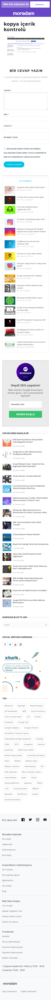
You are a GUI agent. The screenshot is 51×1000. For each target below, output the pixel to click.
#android (9, 706)
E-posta (8, 126)
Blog (4, 891)
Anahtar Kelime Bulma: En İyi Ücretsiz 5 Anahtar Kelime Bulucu (31, 343)
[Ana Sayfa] (23, 13)
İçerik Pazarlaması (12, 800)
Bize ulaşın (7, 855)
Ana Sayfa (6, 839)
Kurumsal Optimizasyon (12, 947)
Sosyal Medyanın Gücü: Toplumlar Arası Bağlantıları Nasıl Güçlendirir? (28, 465)
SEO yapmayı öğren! (11, 875)
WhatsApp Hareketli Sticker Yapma (29, 298)
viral (6, 788)
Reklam (18, 761)
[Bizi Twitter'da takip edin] (30, 819)
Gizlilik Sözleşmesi (28, 991)
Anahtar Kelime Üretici (12, 916)
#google (21, 706)
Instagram (28, 744)
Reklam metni (31, 761)
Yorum (8, 90)
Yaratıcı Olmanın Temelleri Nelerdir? (27, 476)
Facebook (9, 722)
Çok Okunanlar (25, 181)
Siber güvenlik (11, 772)
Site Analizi (7, 886)
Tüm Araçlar (7, 905)
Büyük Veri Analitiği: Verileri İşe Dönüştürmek (31, 544)
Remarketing (30, 766)
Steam (33, 777)
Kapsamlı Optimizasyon (12, 952)
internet (41, 744)
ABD (24, 711)
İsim (6, 114)
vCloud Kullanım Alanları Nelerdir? (26, 534)
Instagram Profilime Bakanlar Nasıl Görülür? (29, 286)
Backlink (5, 936)
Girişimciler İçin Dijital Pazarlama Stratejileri (30, 590)
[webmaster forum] (22, 672)
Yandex (35, 794)
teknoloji (28, 783)
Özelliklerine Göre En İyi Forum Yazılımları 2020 (28, 242)
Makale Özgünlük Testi (12, 911)
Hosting (39, 739)
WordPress (22, 794)
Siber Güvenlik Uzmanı (31, 772)
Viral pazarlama (20, 788)
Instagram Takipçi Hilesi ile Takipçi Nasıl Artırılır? (31, 264)
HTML (7, 744)
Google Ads (23, 722)
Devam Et (40, 5)
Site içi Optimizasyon (11, 941)
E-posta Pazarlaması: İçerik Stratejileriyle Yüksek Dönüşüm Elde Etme (29, 487)
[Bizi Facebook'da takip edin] (23, 819)
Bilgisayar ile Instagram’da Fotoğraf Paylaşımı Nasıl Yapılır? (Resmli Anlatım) (31, 230)
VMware (35, 788)
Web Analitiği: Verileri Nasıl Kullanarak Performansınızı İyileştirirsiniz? (28, 579)
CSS (28, 717)
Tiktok (39, 783)
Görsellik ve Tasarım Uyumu (17, 733)
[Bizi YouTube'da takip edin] (45, 819)
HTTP (17, 744)
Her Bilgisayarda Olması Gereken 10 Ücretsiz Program (30, 331)
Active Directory (38, 711)
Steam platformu (12, 783)
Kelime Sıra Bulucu (10, 922)
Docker (38, 717)
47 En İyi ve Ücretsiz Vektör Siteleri (29, 254)
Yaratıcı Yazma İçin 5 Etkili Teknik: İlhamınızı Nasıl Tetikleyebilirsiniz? (30, 567)
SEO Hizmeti (7, 869)
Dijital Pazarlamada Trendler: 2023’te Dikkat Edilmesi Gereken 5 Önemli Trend (30, 499)
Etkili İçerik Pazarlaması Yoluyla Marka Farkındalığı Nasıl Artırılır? (28, 441)
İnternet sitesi (11, 137)
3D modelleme (11, 711)
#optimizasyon (36, 706)
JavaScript (9, 750)
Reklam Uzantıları (12, 766)
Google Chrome (31, 728)
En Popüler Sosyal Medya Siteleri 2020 (31, 219)
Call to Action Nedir (13, 717)
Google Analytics (12, 728)
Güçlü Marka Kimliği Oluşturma (18, 739)
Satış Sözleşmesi (9, 991)
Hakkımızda (7, 844)
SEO (42, 766)
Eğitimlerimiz (7, 880)
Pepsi (7, 761)
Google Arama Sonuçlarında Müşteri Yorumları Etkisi (30, 308)
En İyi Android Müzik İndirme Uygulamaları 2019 (27, 208)
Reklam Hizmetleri (10, 958)
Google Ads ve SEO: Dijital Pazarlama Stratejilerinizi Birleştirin (27, 453)
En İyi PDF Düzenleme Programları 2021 (31, 320)
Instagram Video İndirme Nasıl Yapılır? (31, 187)
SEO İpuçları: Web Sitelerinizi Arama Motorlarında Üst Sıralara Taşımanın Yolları (30, 511)
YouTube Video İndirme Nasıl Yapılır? (30, 197)
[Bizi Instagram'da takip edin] (37, 819)
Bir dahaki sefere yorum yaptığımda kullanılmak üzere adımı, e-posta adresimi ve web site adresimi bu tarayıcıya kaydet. (25, 153)
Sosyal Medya (10, 777)
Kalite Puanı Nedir (26, 750)
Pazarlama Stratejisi (36, 755)
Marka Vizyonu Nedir (13, 755)
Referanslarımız (9, 849)
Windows (8, 794)
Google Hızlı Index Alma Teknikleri (29, 276)
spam (23, 777)
